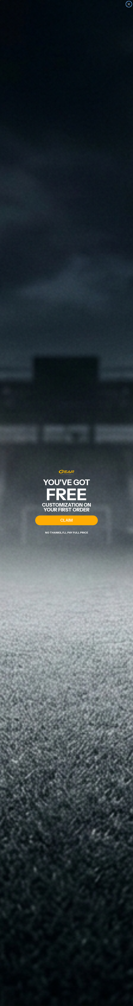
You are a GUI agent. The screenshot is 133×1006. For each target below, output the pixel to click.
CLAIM (66, 520)
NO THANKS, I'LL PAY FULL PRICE (66, 532)
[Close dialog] (129, 4)
